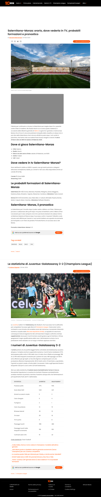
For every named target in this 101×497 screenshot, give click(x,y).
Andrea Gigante (14, 267)
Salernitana (14, 244)
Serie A (26, 244)
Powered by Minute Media (47, 495)
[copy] (21, 41)
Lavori (11, 489)
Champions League (59, 3)
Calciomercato (37, 3)
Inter (32, 244)
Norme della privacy (34, 485)
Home (12, 251)
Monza (20, 244)
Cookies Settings (70, 489)
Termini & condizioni (68, 486)
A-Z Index (51, 489)
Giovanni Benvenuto (15, 38)
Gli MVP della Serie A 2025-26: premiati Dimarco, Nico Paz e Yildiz (32, 457)
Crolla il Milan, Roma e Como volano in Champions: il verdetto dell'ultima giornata (35, 446)
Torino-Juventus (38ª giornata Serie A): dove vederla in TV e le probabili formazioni (35, 461)
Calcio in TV (47, 3)
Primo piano (27, 3)
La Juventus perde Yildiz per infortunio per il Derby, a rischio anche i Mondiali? (36, 454)
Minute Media (87, 485)
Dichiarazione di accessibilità (33, 490)
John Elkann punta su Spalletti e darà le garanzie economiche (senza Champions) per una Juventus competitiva (34, 450)
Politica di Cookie (52, 486)
